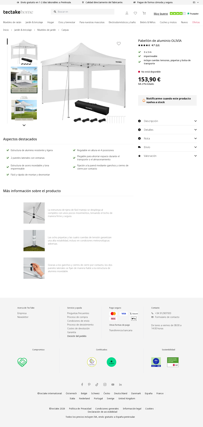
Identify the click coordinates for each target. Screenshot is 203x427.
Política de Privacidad (80, 408)
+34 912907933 (163, 313)
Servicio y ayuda (74, 308)
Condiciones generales (107, 408)
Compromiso (38, 349)
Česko (107, 393)
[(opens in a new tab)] (92, 362)
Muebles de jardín (46, 29)
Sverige (111, 398)
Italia (72, 398)
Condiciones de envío (78, 320)
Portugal (98, 398)
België (84, 393)
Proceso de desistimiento (80, 324)
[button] (24, 51)
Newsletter (22, 317)
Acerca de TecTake (25, 308)
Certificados (101, 349)
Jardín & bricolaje (23, 29)
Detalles (149, 129)
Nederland (84, 398)
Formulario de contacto (167, 317)
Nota (147, 138)
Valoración (150, 156)
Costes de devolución (78, 328)
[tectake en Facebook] (82, 384)
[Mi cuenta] (127, 13)
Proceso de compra (77, 317)
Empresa (21, 313)
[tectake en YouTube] (112, 385)
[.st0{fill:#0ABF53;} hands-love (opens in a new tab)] (22, 362)
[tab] (7, 41)
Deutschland (120, 393)
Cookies (149, 408)
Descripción (151, 121)
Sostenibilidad (168, 349)
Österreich (71, 393)
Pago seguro (115, 308)
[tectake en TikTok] (96, 384)
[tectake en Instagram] (104, 384)
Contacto (155, 308)
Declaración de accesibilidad (102, 411)
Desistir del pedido (76, 336)
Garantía (71, 332)
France (160, 393)
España (148, 393)
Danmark (136, 393)
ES (194, 2)
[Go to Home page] (18, 12)
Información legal (132, 408)
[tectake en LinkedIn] (120, 384)
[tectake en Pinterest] (89, 384)
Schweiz (95, 393)
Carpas (65, 29)
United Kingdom (126, 398)
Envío (147, 147)
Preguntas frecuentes (78, 313)
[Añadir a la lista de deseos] (119, 43)
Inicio (6, 29)
